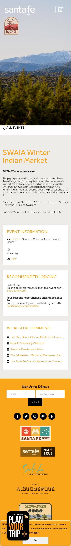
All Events (15, 128)
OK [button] (35, 540)
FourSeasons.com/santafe (23, 306)
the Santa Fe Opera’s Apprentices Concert (36, 361)
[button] (40, 533)
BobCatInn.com (16, 290)
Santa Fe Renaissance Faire (26, 349)
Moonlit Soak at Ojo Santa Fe (27, 343)
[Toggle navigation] (60, 9)
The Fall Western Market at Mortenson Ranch (37, 355)
